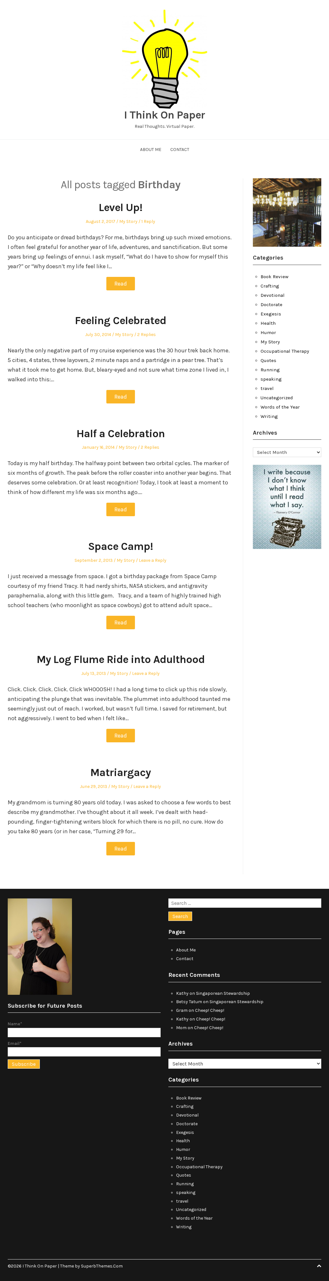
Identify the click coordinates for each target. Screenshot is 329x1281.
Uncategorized (277, 398)
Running (270, 370)
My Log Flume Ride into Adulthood (121, 659)
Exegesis (271, 314)
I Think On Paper (164, 115)
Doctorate (271, 304)
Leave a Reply (152, 560)
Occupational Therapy (285, 351)
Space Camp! (120, 546)
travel (267, 388)
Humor (268, 332)
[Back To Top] (319, 1266)
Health (268, 323)
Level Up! (120, 207)
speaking (271, 379)
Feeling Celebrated (120, 320)
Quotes (268, 360)
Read (120, 283)
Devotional (273, 295)
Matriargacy (120, 772)
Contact (179, 149)
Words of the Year (280, 407)
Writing (269, 416)
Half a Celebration (120, 433)
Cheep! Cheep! (209, 1010)
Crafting (270, 286)
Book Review (275, 276)
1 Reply (148, 221)
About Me (150, 149)
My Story (128, 221)
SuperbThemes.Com (102, 1266)
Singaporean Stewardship (223, 993)
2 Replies (146, 334)
